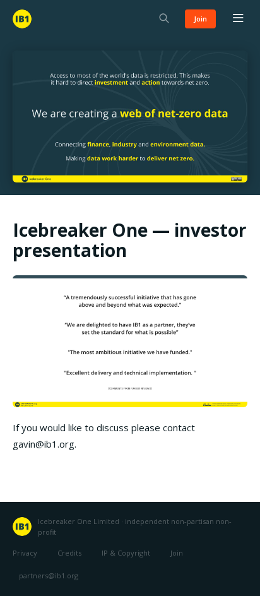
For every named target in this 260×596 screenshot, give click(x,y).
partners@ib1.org (48, 575)
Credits (69, 552)
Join (200, 18)
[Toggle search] (164, 19)
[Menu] (237, 19)
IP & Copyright (126, 552)
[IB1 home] (22, 18)
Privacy (25, 552)
